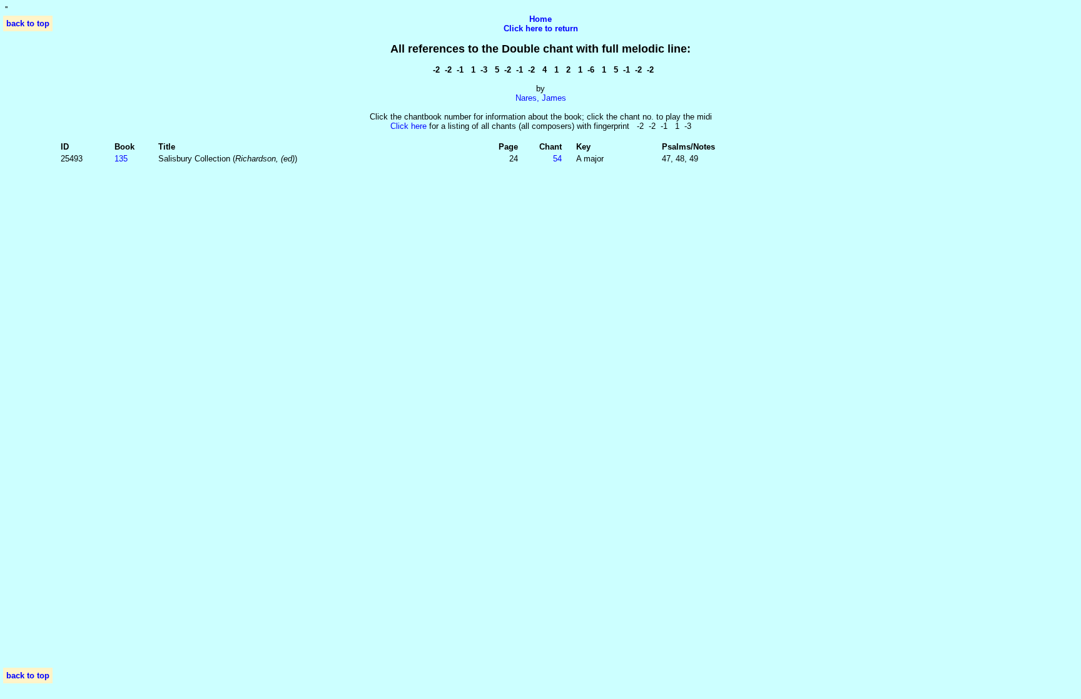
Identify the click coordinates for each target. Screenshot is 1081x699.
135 (121, 158)
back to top (27, 23)
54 (557, 158)
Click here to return (541, 28)
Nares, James (540, 98)
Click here (408, 126)
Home (540, 19)
